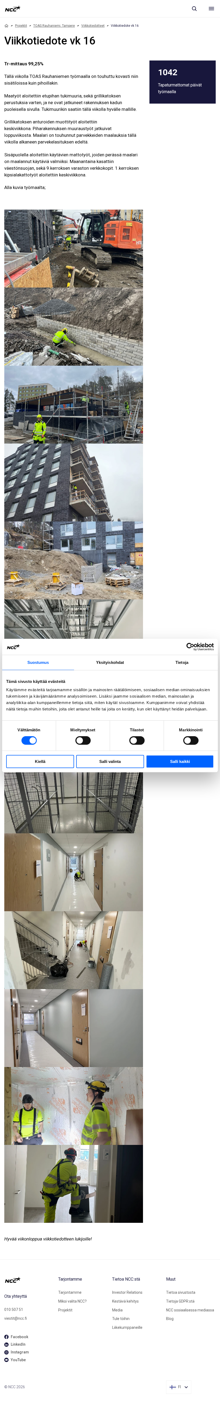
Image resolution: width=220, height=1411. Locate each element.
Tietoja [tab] (181, 662)
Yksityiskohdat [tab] (110, 662)
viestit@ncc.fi (15, 1318)
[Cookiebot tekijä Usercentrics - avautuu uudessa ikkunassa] (190, 647)
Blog (170, 1319)
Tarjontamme (70, 1292)
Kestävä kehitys (125, 1301)
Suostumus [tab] (38, 662)
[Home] (6, 26)
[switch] (83, 740)
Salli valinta (110, 761)
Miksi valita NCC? (72, 1301)
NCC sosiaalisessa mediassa (190, 1310)
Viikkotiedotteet (93, 26)
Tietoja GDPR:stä (180, 1301)
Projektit (21, 26)
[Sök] (194, 8)
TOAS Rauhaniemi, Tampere (54, 26)
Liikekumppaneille (127, 1327)
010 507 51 (13, 1309)
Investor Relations (127, 1292)
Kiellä (40, 761)
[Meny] (211, 8)
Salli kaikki (180, 761)
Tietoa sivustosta (180, 1292)
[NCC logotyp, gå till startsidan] (12, 8)
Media (117, 1310)
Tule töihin (121, 1319)
